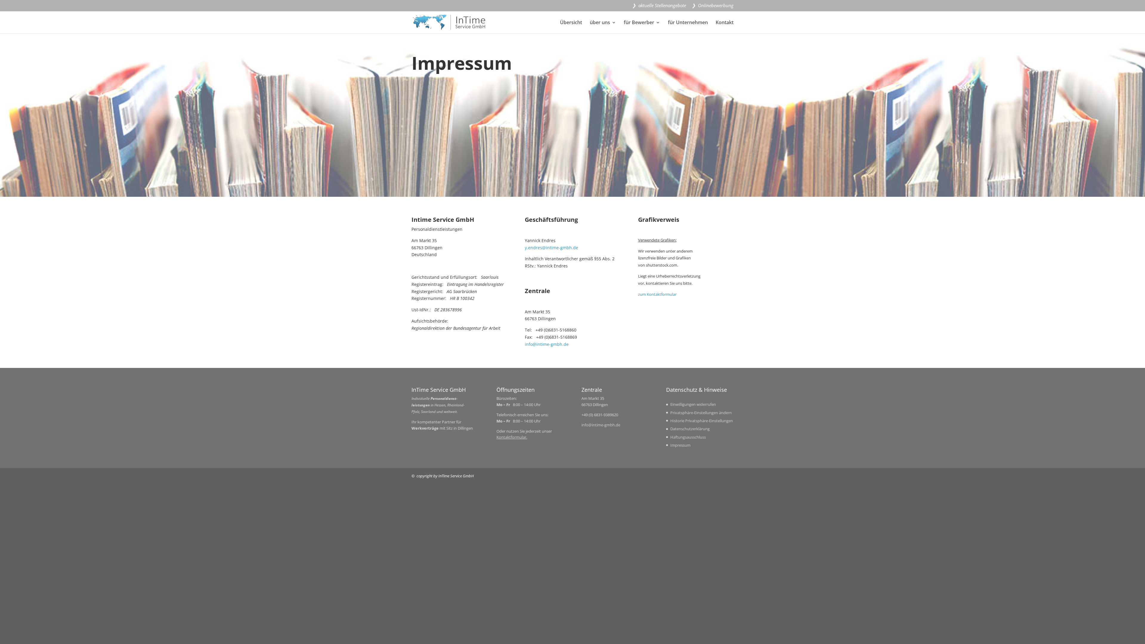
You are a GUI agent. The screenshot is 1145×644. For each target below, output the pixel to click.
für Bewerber (639, 23)
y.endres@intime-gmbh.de (551, 247)
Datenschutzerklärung (690, 428)
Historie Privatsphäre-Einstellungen (701, 420)
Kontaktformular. (511, 437)
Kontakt (725, 23)
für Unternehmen (688, 23)
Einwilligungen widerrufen (693, 404)
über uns (600, 23)
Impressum (680, 445)
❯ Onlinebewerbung (713, 5)
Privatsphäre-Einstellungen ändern (701, 412)
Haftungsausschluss (688, 437)
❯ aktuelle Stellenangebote (659, 5)
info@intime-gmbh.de (547, 344)
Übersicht (571, 23)
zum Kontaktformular (657, 294)
